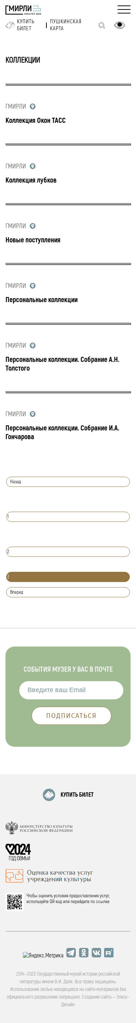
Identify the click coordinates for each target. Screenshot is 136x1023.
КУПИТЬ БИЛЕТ (77, 795)
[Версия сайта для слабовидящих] (119, 25)
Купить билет (25, 25)
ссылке (103, 902)
